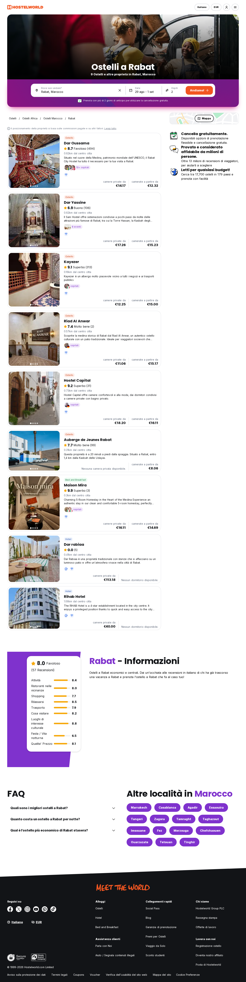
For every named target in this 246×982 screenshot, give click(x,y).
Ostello (69, 137)
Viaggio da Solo (156, 945)
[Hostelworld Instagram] (27, 909)
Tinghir (189, 842)
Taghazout (211, 819)
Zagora (159, 819)
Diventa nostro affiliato (209, 955)
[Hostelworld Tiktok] (53, 909)
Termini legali (59, 974)
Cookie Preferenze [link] (188, 974)
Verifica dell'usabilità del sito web (126, 974)
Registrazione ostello (208, 945)
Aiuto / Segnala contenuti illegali (115, 955)
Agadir (193, 807)
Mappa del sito (162, 974)
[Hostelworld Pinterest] (45, 909)
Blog (148, 917)
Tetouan (166, 842)
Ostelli (99, 908)
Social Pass (153, 908)
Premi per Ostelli (156, 936)
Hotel (68, 539)
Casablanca (167, 807)
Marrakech (139, 807)
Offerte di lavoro (206, 927)
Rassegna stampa (206, 917)
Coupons (78, 974)
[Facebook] (10, 909)
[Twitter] (19, 909)
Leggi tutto (110, 128)
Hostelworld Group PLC (210, 908)
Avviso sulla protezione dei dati (26, 974)
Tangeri (137, 819)
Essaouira (216, 807)
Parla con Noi (103, 945)
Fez (159, 830)
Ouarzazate (139, 842)
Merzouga (181, 830)
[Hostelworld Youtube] (36, 909)
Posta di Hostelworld (208, 964)
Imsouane (138, 830)
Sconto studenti (155, 955)
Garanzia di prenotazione (161, 927)
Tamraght (183, 819)
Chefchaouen (210, 830)
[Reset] (119, 90)
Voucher (95, 974)
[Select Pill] (226, 7)
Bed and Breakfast (75, 479)
